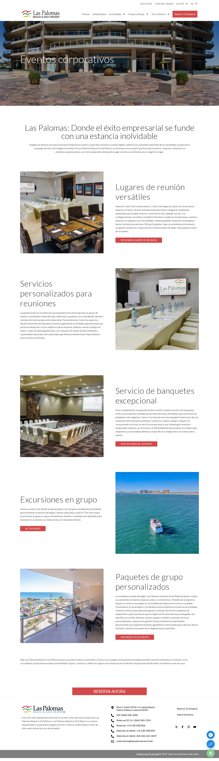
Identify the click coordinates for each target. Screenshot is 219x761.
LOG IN (180, 3)
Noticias (146, 3)
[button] (138, 240)
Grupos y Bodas (136, 14)
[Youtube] (194, 727)
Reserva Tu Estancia (185, 14)
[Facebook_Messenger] (211, 735)
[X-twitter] (176, 727)
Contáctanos (164, 3)
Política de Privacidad (147, 754)
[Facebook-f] (182, 727)
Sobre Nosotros (185, 714)
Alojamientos (99, 14)
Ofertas (86, 14)
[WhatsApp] (211, 744)
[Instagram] (188, 727)
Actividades (115, 14)
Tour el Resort (158, 14)
